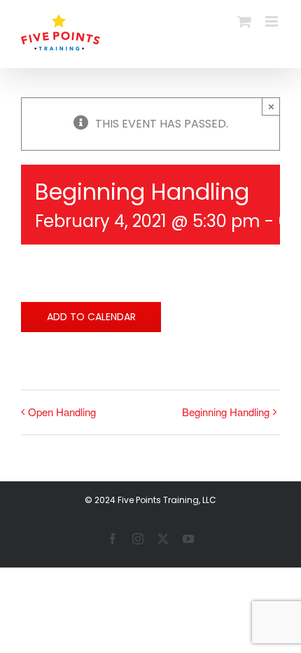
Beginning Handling (226, 411)
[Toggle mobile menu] (272, 21)
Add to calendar (91, 317)
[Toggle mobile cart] (244, 21)
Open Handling (62, 411)
